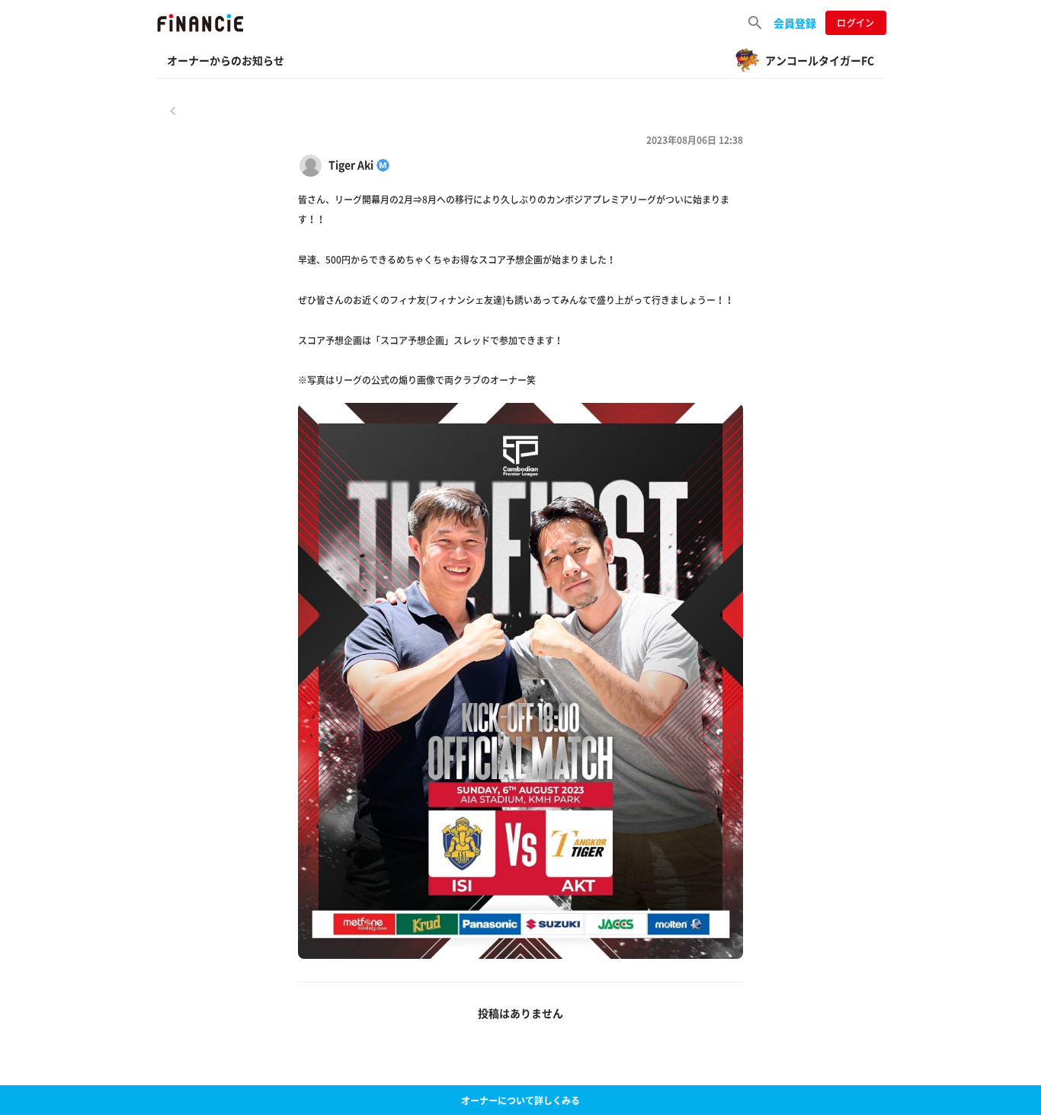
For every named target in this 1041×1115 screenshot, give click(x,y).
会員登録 (795, 22)
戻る (173, 110)
